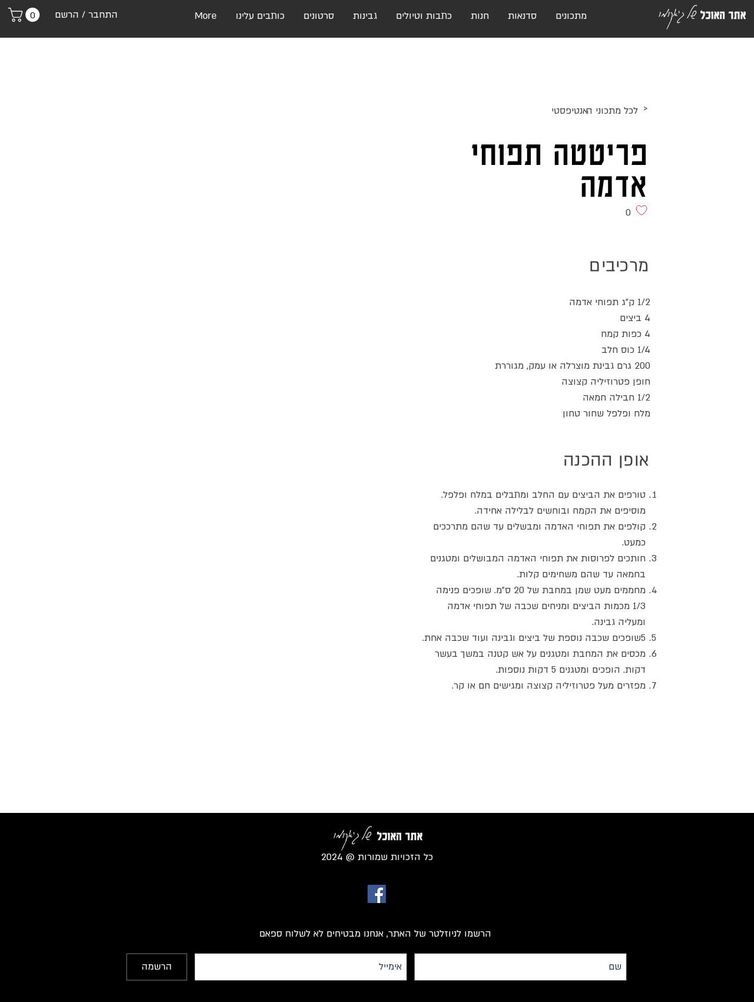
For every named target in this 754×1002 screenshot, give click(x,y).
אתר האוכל (723, 14)
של (691, 12)
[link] (25, 15)
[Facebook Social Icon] (377, 894)
